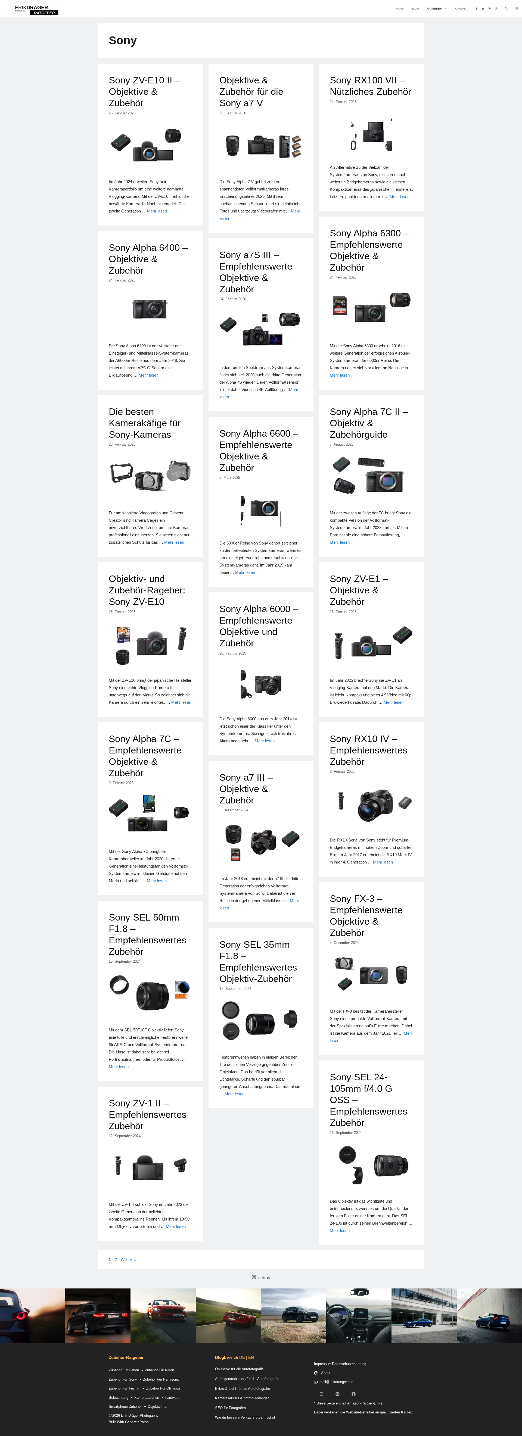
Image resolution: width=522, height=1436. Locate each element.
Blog (415, 8)
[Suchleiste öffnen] (506, 8)
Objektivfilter (157, 1406)
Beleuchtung (118, 1398)
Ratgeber (434, 8)
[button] (517, 8)
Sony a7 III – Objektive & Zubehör (246, 788)
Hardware (172, 1398)
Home (400, 8)
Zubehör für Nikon (159, 1370)
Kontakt (461, 8)
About (325, 1373)
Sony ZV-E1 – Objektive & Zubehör (359, 590)
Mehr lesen (157, 211)
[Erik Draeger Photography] (32, 8)
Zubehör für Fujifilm (124, 1388)
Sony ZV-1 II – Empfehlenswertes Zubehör (148, 1114)
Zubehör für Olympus (163, 1388)
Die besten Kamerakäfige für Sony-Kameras (145, 423)
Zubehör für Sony (123, 1379)
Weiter (129, 1259)
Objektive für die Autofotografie (239, 1369)
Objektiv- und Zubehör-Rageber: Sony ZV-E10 (147, 590)
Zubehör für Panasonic (161, 1379)
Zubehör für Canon (124, 1370)
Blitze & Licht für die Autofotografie (242, 1389)
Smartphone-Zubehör (125, 1406)
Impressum (323, 1364)
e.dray (264, 1277)
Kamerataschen (146, 1398)
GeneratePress (137, 1422)
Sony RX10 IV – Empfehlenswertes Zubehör (369, 750)
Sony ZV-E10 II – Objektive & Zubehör (144, 91)
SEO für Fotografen (230, 1408)
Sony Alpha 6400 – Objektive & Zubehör (148, 259)
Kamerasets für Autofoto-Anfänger (242, 1398)
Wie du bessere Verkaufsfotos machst (245, 1417)
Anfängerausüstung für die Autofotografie (247, 1379)
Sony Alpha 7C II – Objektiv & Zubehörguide (369, 423)
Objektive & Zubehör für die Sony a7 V (251, 91)
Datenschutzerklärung (349, 1364)
